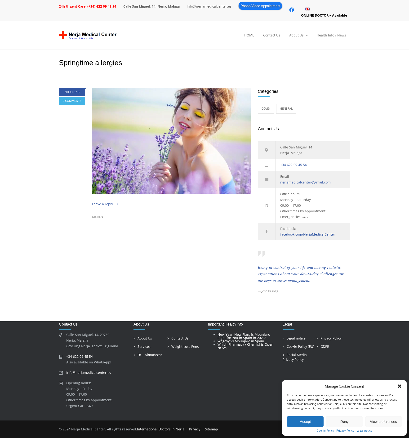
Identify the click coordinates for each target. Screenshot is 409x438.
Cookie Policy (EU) (300, 346)
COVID (266, 109)
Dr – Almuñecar (150, 355)
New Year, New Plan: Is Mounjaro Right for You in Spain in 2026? (244, 336)
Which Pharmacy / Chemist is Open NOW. (245, 346)
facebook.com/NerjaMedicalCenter (307, 234)
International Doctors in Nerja (160, 429)
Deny (344, 422)
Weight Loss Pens (185, 346)
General (286, 109)
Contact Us (271, 35)
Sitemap (211, 429)
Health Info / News (331, 35)
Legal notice (364, 430)
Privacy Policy (345, 430)
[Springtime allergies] (171, 141)
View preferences (383, 422)
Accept (305, 422)
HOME (249, 35)
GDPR (324, 346)
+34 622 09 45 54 (293, 164)
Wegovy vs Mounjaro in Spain (241, 341)
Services (144, 346)
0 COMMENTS (72, 101)
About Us (296, 35)
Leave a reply (102, 204)
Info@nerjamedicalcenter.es (88, 372)
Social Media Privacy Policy (295, 357)
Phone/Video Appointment (260, 6)
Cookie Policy (325, 430)
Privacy (194, 429)
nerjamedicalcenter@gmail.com (305, 182)
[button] (399, 386)
